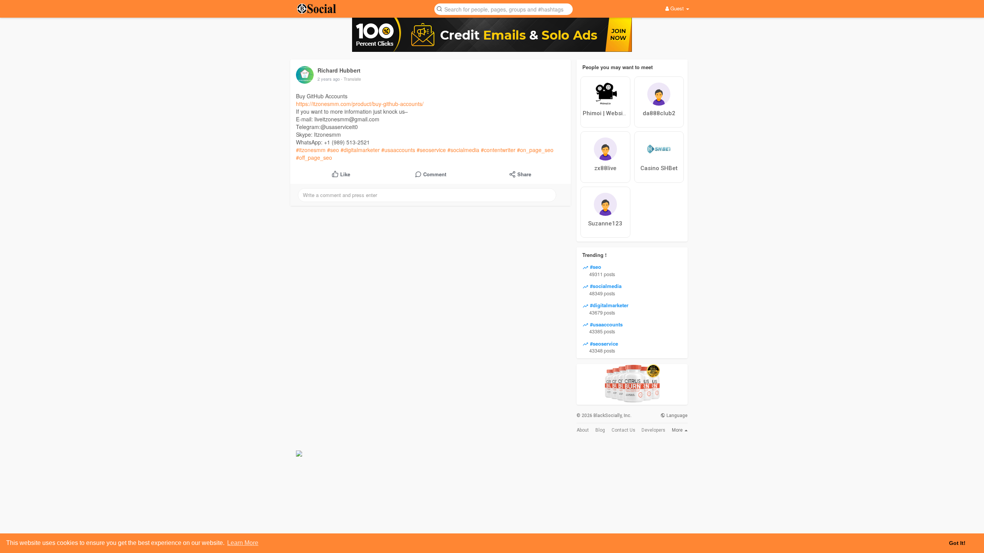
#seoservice (431, 150)
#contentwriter (498, 150)
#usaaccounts (398, 150)
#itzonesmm (311, 150)
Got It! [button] (957, 543)
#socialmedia (463, 150)
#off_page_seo (314, 157)
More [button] (678, 430)
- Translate (351, 79)
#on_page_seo (535, 150)
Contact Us (623, 430)
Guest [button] (677, 8)
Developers (653, 430)
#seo (333, 150)
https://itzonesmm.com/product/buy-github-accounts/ (360, 104)
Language (676, 415)
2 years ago (328, 79)
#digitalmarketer (360, 150)
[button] (503, 8)
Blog (600, 430)
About (583, 430)
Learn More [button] (242, 543)
